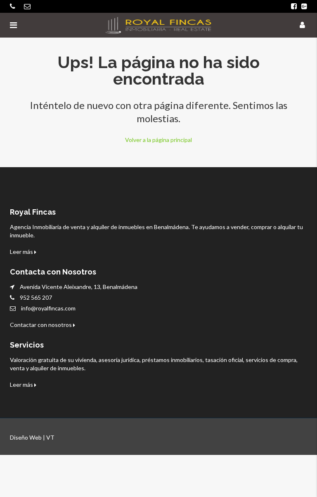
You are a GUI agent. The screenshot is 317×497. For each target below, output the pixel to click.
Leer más (22, 251)
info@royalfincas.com (48, 308)
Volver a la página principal (158, 139)
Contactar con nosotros (41, 324)
